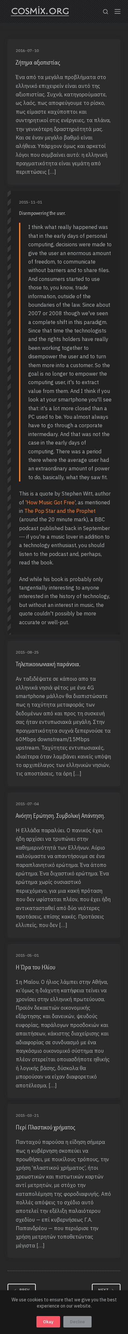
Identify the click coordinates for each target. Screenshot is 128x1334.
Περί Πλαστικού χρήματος (45, 1127)
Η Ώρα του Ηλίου (35, 967)
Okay (48, 1322)
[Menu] (117, 11)
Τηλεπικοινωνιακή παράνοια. (48, 664)
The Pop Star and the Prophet (60, 511)
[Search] (105, 11)
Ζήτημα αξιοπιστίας (38, 62)
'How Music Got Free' (50, 502)
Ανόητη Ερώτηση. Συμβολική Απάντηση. (60, 816)
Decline (77, 1322)
